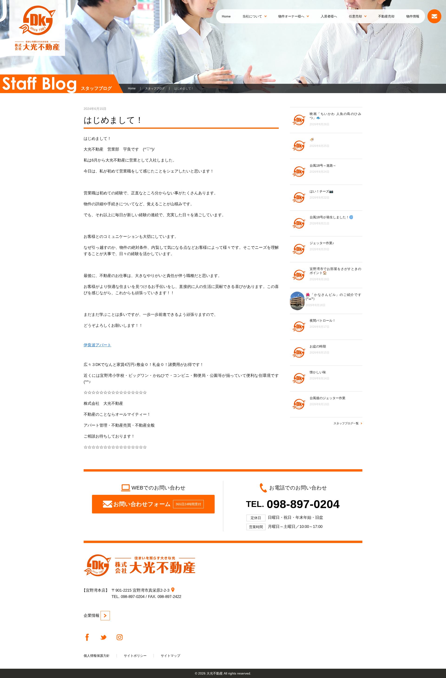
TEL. (292, 504)
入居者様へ (329, 16)
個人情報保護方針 (97, 656)
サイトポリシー (135, 656)
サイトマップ (170, 656)
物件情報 (412, 16)
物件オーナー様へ (291, 16)
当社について (252, 16)
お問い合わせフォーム (157, 504)
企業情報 (91, 615)
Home (226, 16)
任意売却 (355, 16)
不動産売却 (386, 16)
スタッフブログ (155, 88)
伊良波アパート (97, 345)
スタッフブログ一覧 (346, 423)
